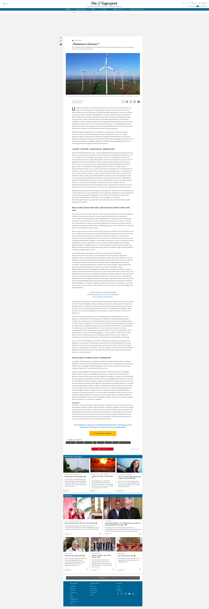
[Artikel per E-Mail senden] (139, 102)
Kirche (68, 496)
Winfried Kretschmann (85, 231)
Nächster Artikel (135, 449)
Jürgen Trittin (124, 141)
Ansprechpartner (93, 588)
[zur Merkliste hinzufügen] (123, 102)
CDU (81, 110)
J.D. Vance (104, 9)
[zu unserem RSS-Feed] (132, 594)
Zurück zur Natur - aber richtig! (102, 476)
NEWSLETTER (203, 6)
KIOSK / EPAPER (191, 6)
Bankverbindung (93, 590)
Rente (93, 9)
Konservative (95, 221)
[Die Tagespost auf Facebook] (118, 594)
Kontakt (118, 586)
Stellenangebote (73, 601)
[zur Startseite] (104, 3)
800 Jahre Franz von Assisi (137, 9)
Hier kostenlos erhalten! (102, 433)
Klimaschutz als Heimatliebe (74, 477)
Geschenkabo (73, 588)
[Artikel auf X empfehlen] (134, 102)
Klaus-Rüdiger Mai (71, 442)
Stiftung (91, 594)
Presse (71, 603)
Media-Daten (93, 586)
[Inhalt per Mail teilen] (61, 44)
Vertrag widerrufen (74, 599)
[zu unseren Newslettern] (129, 594)
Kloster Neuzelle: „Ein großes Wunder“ (101, 556)
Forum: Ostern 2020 (87, 12)
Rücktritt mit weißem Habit (74, 556)
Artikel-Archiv (73, 590)
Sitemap (71, 597)
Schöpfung (114, 255)
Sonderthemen (93, 592)
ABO (198, 6)
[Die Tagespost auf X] (121, 594)
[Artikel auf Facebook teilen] (131, 102)
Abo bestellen (73, 586)
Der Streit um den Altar (125, 556)
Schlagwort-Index (73, 592)
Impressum (119, 588)
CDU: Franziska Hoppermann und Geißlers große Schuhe (129, 477)
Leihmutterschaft (80, 9)
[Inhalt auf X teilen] (61, 41)
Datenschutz (119, 590)
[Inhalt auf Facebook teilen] (61, 38)
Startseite (67, 12)
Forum (80, 12)
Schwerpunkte (74, 12)
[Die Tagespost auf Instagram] (125, 594)
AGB (71, 594)
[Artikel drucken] (127, 102)
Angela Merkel (80, 442)
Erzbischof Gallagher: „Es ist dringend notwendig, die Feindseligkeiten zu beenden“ (123, 524)
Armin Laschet (93, 169)
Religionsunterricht (118, 9)
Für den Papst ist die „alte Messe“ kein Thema (80, 523)
